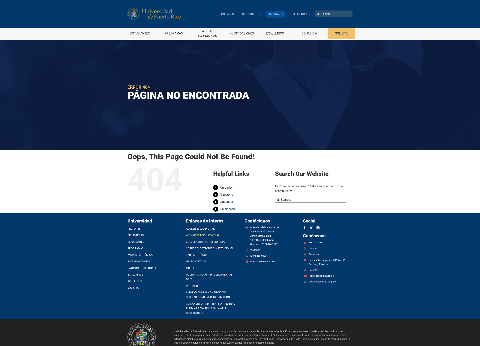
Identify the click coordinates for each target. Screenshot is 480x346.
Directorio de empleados (263, 261)
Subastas (226, 202)
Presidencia (228, 209)
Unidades (226, 187)
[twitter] (311, 227)
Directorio (226, 194)
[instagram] (318, 227)
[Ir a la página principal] (171, 14)
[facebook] (304, 227)
